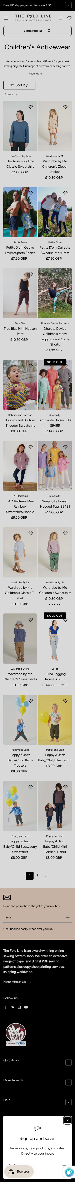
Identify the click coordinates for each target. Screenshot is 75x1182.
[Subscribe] (64, 1165)
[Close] (67, 1120)
